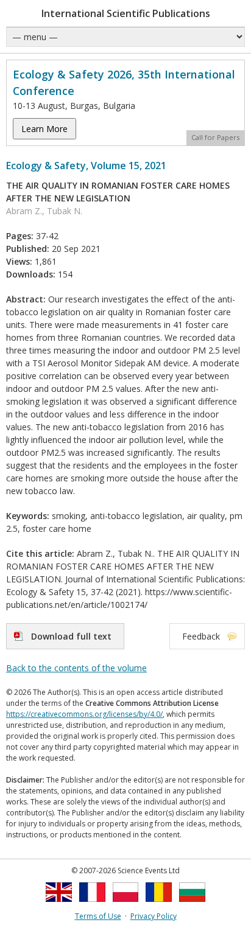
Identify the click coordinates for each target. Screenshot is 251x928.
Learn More (44, 128)
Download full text (71, 636)
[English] (59, 905)
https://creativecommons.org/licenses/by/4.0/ (84, 714)
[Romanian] (159, 905)
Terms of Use (98, 916)
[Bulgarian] (192, 905)
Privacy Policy (153, 916)
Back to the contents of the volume (76, 668)
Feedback (201, 636)
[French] (92, 905)
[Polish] (126, 905)
